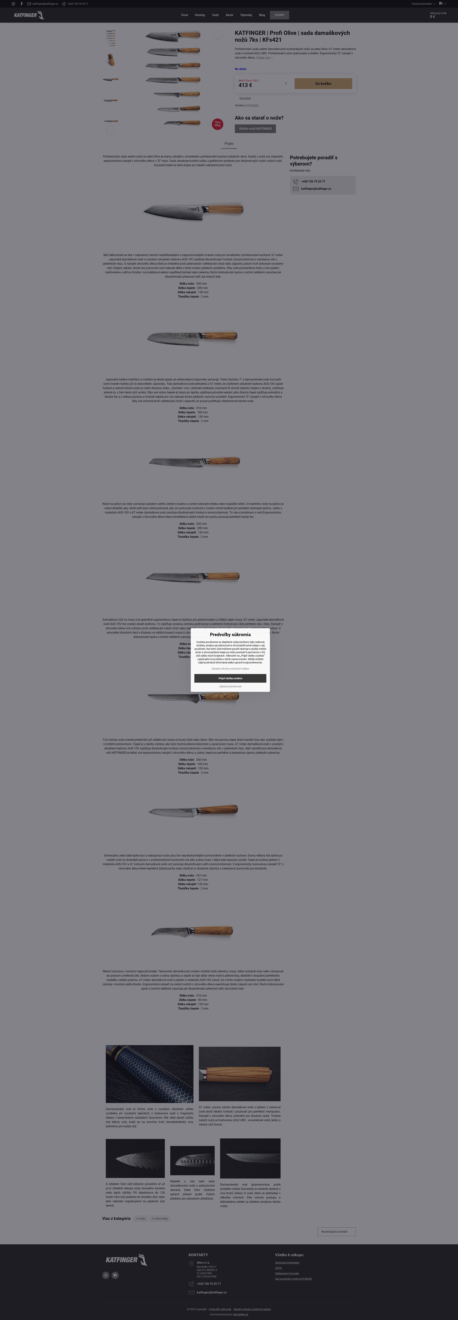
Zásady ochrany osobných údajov (230, 668)
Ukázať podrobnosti (230, 686)
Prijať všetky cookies (230, 678)
